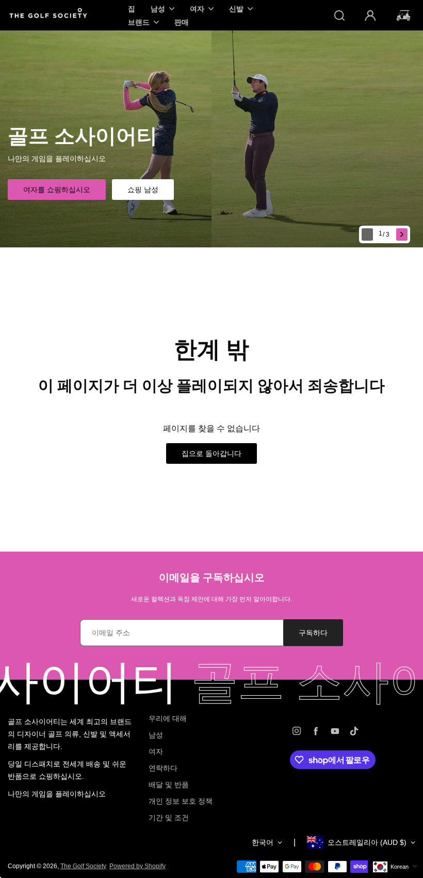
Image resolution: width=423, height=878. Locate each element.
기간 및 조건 (169, 817)
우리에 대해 (168, 718)
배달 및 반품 (169, 784)
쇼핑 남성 (142, 189)
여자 (156, 751)
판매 (181, 22)
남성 (156, 735)
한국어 (262, 842)
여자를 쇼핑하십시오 (56, 189)
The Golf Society (83, 866)
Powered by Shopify (137, 866)
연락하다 (163, 768)
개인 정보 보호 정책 (181, 801)
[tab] (385, 235)
